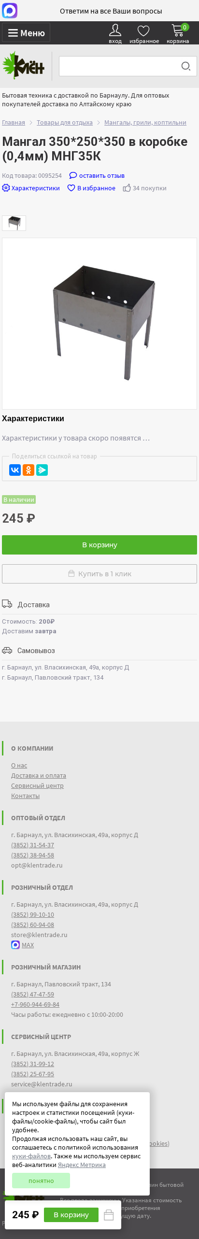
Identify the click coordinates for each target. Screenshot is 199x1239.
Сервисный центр (37, 785)
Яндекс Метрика (82, 1164)
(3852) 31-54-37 (32, 844)
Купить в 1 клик (103, 574)
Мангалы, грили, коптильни (145, 122)
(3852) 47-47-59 (32, 994)
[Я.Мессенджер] (42, 470)
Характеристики (36, 188)
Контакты (25, 795)
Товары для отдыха (65, 122)
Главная (13, 122)
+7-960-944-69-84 (35, 1004)
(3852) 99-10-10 (32, 914)
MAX (28, 944)
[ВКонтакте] (15, 470)
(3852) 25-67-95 (32, 1073)
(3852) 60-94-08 (32, 924)
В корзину (99, 545)
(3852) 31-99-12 (32, 1063)
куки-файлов (31, 1156)
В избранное (96, 188)
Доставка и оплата (38, 775)
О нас (19, 765)
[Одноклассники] (28, 470)
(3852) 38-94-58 (32, 855)
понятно (41, 1180)
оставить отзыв (102, 175)
